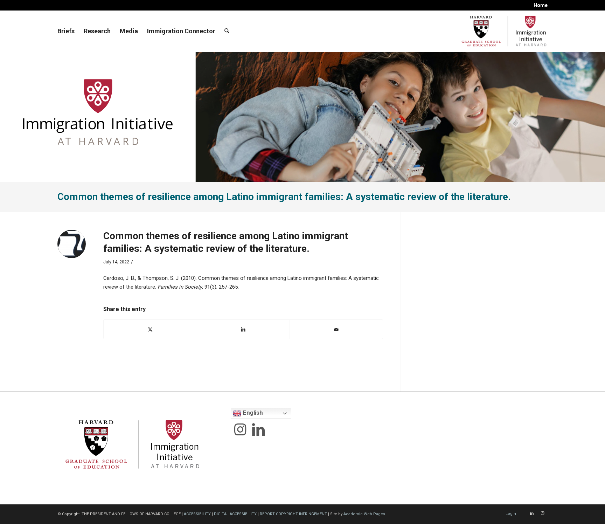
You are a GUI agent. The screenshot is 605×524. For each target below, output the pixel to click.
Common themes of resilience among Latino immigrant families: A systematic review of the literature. (284, 196)
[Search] (227, 31)
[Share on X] (150, 329)
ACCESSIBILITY (197, 514)
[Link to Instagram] (542, 513)
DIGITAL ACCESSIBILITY (235, 514)
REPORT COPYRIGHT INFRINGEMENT (293, 514)
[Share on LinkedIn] (243, 329)
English (252, 413)
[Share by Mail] (336, 329)
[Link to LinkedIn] (532, 513)
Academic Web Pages (364, 514)
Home (541, 5)
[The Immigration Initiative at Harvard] (502, 31)
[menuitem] (539, 5)
